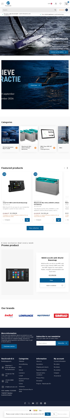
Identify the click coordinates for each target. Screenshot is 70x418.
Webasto (21, 361)
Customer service (9, 346)
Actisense (22, 386)
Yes (48, 414)
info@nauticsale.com (11, 387)
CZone (21, 384)
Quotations (39, 364)
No (54, 414)
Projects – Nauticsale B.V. (43, 384)
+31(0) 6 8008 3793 (9, 381)
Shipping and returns (42, 367)
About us (39, 361)
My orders (57, 364)
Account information (60, 361)
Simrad (21, 370)
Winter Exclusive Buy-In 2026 (26, 390)
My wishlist (57, 370)
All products (57, 376)
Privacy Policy (40, 378)
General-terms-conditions (40, 374)
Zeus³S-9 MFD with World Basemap (15, 203)
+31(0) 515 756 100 (9, 375)
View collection (34, 228)
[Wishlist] (60, 3)
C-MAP (21, 376)
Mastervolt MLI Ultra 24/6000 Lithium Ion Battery (46, 203)
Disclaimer (39, 381)
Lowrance (22, 373)
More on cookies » (62, 414)
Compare (7, 220)
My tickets (57, 367)
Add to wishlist (51, 285)
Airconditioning (23, 364)
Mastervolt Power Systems (24, 380)
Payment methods (41, 370)
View (51, 280)
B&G (20, 367)
